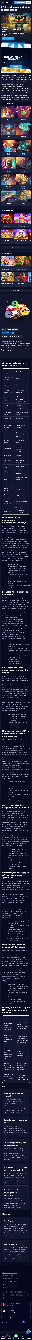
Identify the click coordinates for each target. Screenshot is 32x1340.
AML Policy (5, 1284)
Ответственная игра (7, 1275)
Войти (28, 2)
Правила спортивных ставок (9, 1281)
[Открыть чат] (28, 1331)
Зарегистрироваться (20, 2)
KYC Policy (5, 1287)
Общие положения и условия (9, 1272)
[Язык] (24, 1322)
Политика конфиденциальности (10, 1278)
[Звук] (29, 1322)
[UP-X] (7, 2)
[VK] (6, 1322)
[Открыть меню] (2, 2)
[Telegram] (9, 1322)
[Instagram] (3, 1322)
